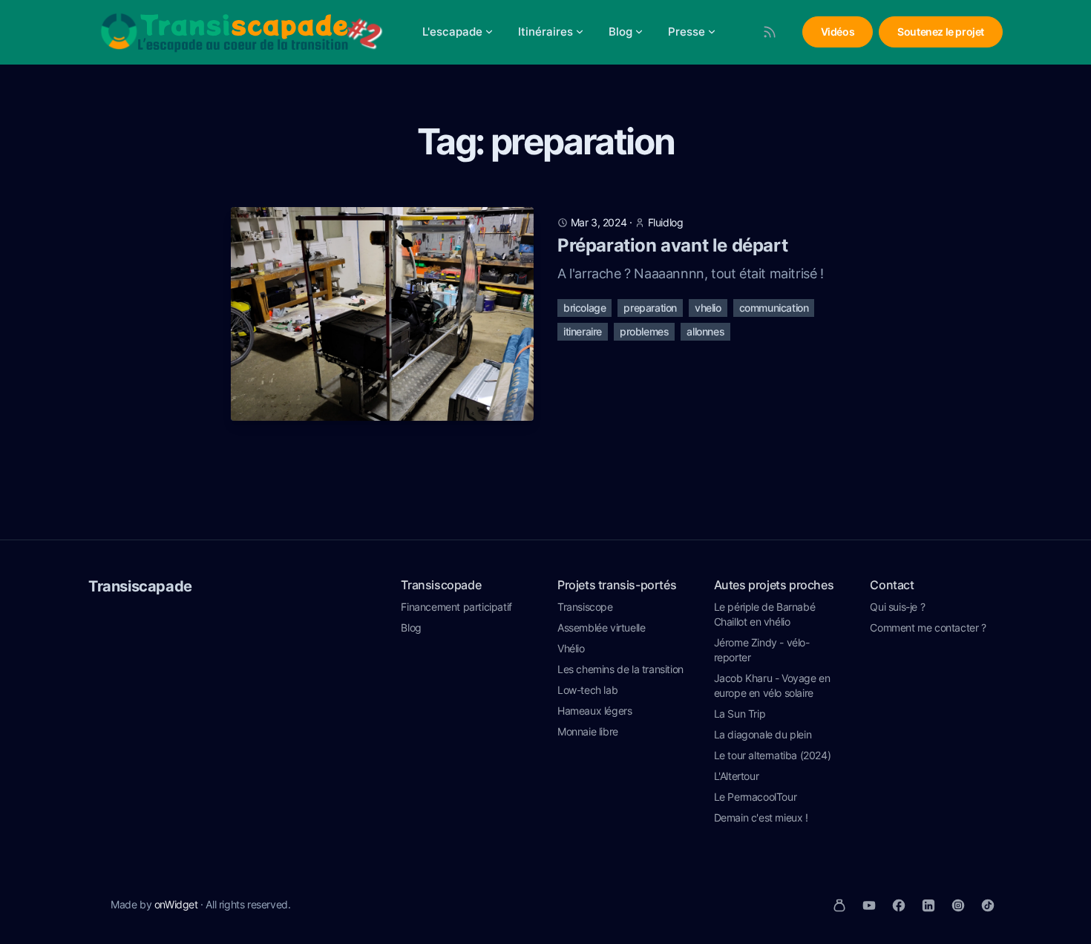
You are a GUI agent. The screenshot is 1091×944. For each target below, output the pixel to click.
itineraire (582, 331)
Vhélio (571, 648)
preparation (650, 307)
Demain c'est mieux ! (761, 817)
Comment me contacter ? (928, 627)
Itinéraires (545, 31)
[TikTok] (988, 905)
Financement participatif (456, 606)
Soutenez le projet (940, 31)
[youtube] (869, 905)
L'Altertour (736, 776)
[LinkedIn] (928, 905)
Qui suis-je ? (897, 606)
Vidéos (838, 31)
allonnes (705, 331)
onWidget (176, 904)
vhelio (708, 307)
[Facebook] (899, 905)
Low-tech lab (587, 690)
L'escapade (452, 31)
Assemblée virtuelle (601, 627)
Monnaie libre (587, 731)
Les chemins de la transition (620, 669)
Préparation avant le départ (672, 245)
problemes (644, 331)
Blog (620, 31)
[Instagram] (958, 905)
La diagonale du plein (763, 734)
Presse (686, 31)
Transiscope (585, 606)
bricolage (584, 307)
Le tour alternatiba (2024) (772, 755)
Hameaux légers (594, 710)
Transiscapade (140, 586)
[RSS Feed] (769, 32)
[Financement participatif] (839, 905)
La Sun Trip (740, 713)
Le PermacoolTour (755, 796)
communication (774, 307)
